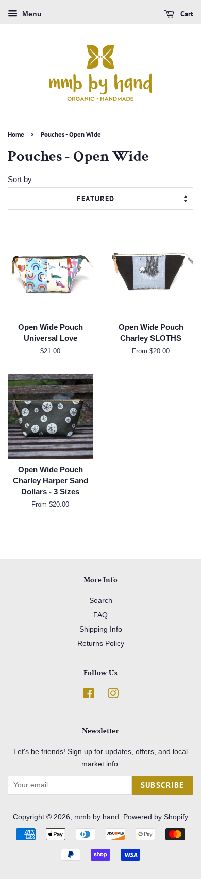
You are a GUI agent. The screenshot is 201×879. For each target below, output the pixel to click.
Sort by (20, 179)
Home (16, 134)
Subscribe (163, 785)
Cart (185, 14)
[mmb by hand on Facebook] (88, 695)
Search (100, 600)
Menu (31, 14)
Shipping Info (100, 629)
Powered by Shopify (155, 817)
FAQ (100, 615)
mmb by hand (96, 817)
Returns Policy (100, 643)
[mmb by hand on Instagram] (113, 695)
